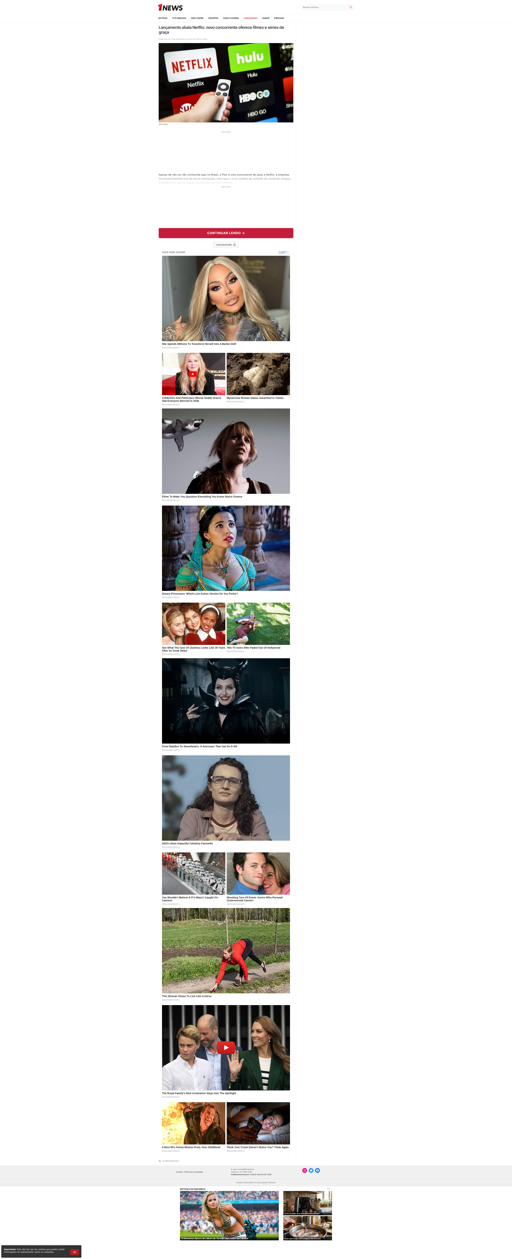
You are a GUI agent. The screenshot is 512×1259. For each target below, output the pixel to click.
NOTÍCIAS (162, 18)
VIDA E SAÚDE (197, 18)
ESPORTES (213, 18)
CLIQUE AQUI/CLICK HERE (261, 1174)
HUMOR (265, 18)
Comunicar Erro (224, 245)
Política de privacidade (193, 1172)
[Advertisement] (226, 151)
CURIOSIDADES (250, 18)
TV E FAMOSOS (179, 18)
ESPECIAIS (279, 18)
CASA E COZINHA (231, 18)
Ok (74, 1252)
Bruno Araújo (201, 39)
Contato (179, 1172)
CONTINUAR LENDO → (226, 233)
